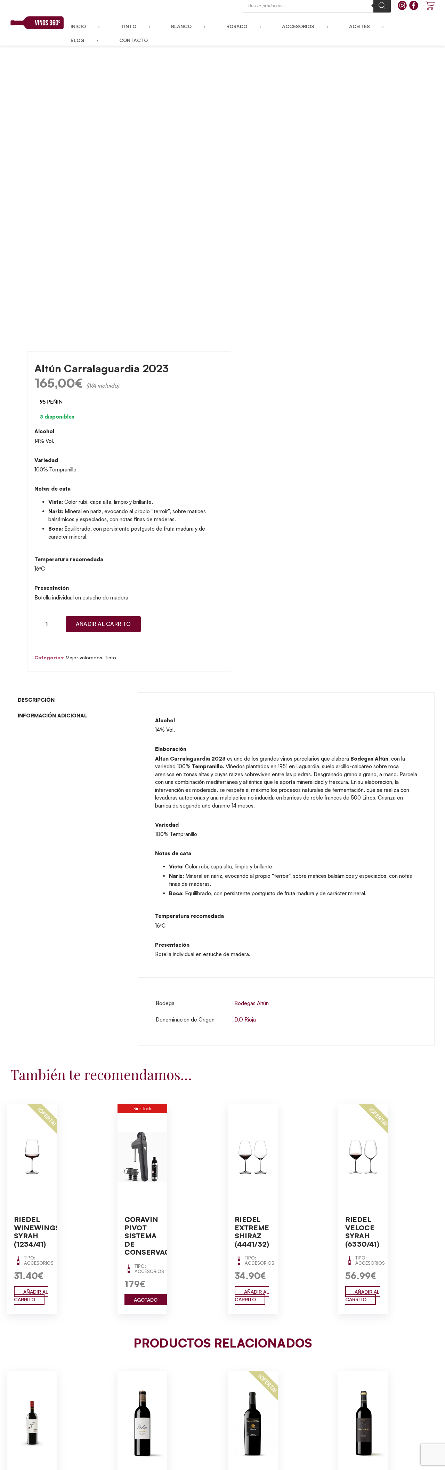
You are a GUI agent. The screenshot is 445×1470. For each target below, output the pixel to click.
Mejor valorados (84, 657)
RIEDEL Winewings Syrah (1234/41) (37, 1231)
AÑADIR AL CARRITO (31, 1296)
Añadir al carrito (103, 623)
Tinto (110, 657)
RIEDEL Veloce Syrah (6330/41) (362, 1231)
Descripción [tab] (36, 700)
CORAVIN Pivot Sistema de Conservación (154, 1235)
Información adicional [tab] (52, 715)
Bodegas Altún (251, 1003)
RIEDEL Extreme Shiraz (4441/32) (252, 1231)
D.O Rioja (245, 1019)
